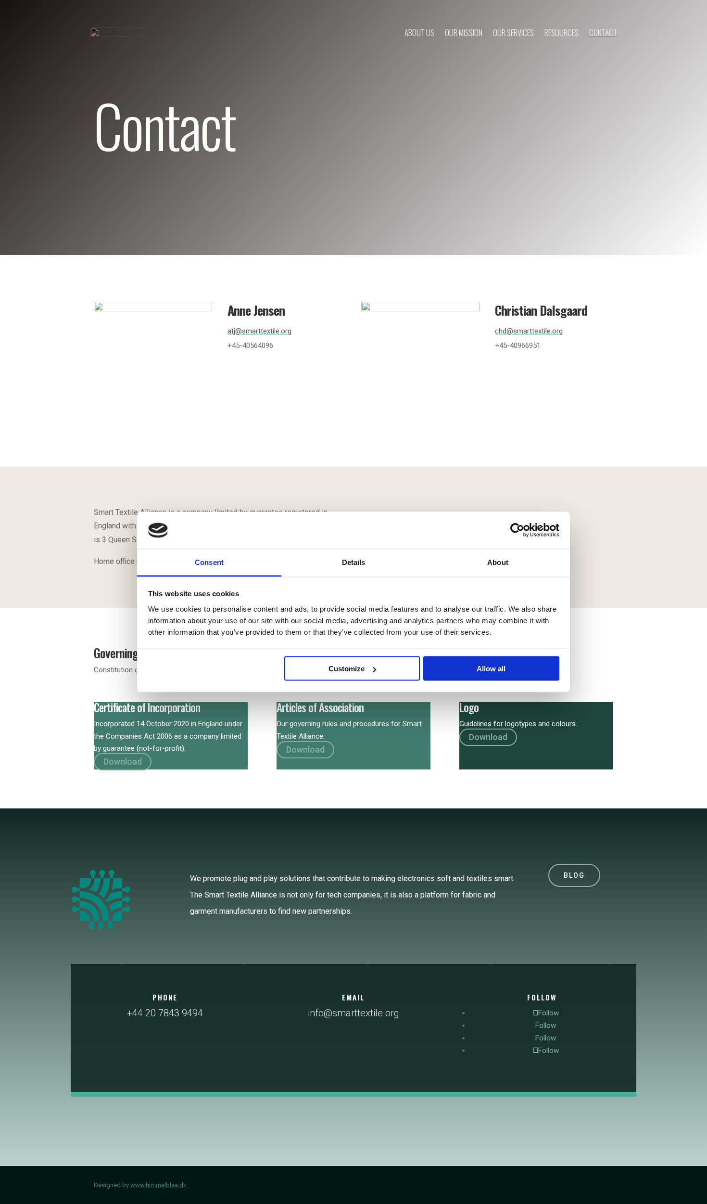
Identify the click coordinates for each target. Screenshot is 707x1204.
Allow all (491, 669)
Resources (561, 32)
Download (122, 762)
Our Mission (463, 32)
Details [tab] (354, 562)
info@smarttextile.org (353, 1013)
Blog (574, 875)
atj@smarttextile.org (259, 331)
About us (419, 32)
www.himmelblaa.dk (158, 1185)
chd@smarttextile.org (529, 331)
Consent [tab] (209, 562)
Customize (346, 669)
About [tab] (497, 562)
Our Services (513, 32)
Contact (603, 32)
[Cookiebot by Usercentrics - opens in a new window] (517, 530)
